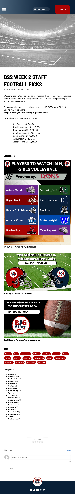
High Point (36, 354)
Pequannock (9, 362)
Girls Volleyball (13, 412)
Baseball (11, 374)
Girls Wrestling (13, 414)
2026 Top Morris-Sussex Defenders (18, 293)
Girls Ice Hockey (13, 402)
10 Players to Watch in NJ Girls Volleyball (20, 247)
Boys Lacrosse (13, 381)
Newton (49, 358)
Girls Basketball (13, 398)
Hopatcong (46, 354)
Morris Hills (17, 358)
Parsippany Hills (60, 358)
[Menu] (4, 10)
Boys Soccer (12, 383)
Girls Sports (12, 409)
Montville (7, 358)
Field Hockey (12, 393)
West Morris (41, 362)
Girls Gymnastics (13, 400)
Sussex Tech (20, 362)
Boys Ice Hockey (13, 379)
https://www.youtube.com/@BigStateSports (26, 112)
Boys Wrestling (13, 390)
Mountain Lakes (39, 358)
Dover (16, 354)
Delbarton (8, 354)
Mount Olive (27, 358)
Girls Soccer (12, 407)
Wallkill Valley (31, 362)
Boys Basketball (13, 376)
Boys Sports (12, 386)
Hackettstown (25, 354)
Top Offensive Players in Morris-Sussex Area (22, 340)
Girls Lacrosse (13, 405)
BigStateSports (11, 89)
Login (69, 450)
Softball (10, 416)
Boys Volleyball (13, 388)
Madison (65, 354)
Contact (62, 9)
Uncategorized (13, 419)
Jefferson (56, 354)
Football (7, 71)
